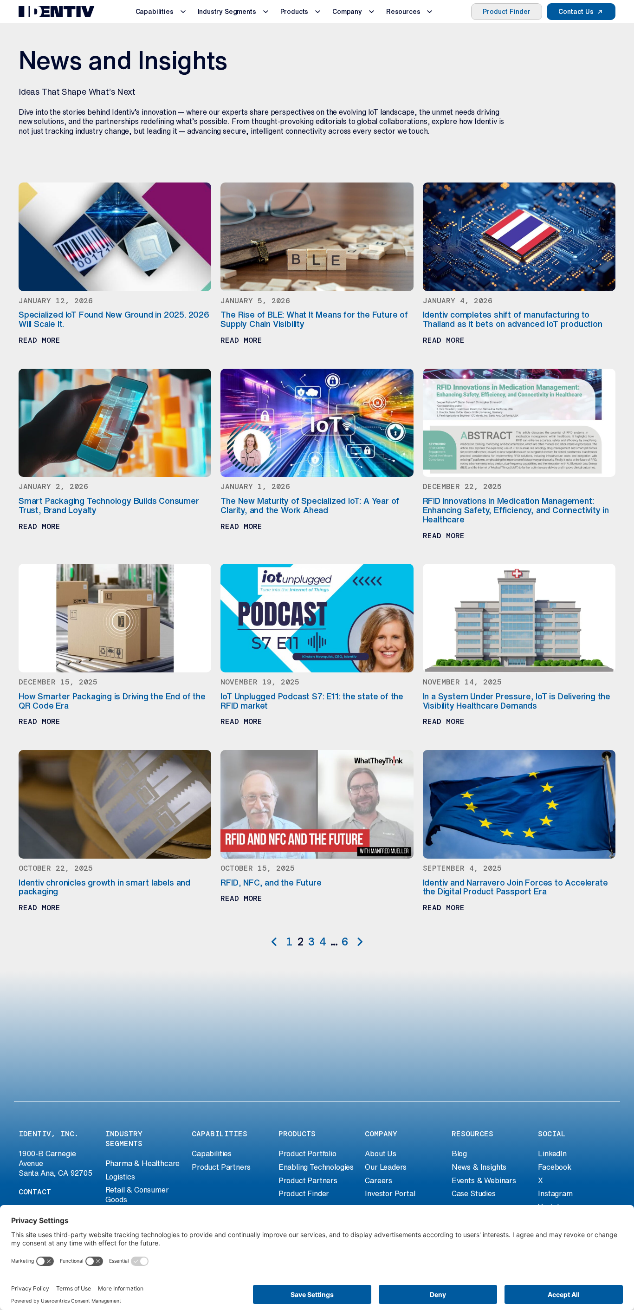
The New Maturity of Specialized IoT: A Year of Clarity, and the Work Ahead (309, 505)
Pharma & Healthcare (142, 1163)
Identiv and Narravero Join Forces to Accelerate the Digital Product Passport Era (515, 887)
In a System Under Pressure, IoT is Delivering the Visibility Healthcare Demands (516, 701)
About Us (380, 1153)
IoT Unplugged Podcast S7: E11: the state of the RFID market (311, 701)
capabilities (219, 1134)
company (381, 1134)
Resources (403, 11)
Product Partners (221, 1167)
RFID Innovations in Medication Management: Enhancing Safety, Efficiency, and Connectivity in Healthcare (516, 509)
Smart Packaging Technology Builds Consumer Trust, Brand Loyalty (109, 505)
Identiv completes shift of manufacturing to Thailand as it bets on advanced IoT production (512, 319)
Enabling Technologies (316, 1167)
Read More (39, 340)
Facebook (554, 1167)
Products (294, 11)
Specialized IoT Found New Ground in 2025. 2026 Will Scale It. (114, 319)
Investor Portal (390, 1193)
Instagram (555, 1193)
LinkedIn (552, 1153)
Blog (459, 1153)
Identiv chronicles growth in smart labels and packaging (104, 887)
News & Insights (479, 1167)
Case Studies (474, 1193)
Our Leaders (386, 1167)
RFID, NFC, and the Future (270, 882)
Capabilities (155, 11)
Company (347, 11)
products (297, 1134)
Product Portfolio (307, 1153)
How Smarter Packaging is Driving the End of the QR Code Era (112, 701)
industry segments (123, 1138)
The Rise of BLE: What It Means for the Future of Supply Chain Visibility (314, 319)
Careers (378, 1180)
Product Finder (506, 11)
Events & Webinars (484, 1180)
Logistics (120, 1176)
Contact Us (576, 11)
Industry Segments (227, 11)
